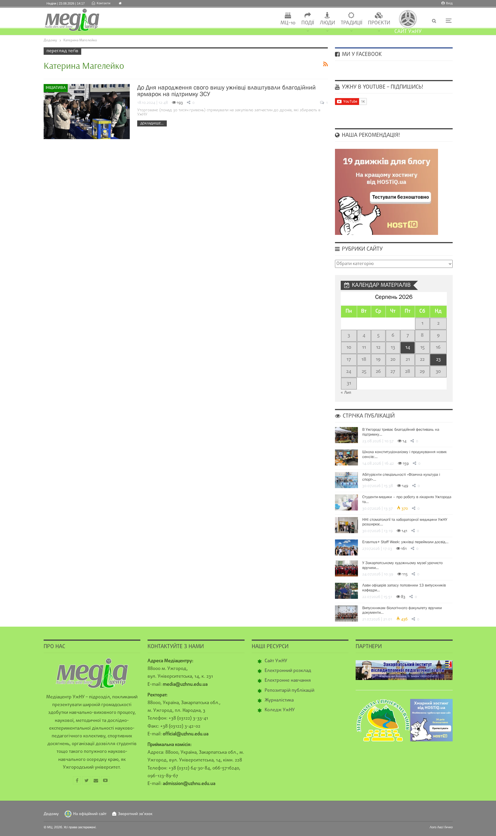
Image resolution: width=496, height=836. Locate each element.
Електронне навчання (288, 680)
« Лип (346, 392)
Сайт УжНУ (276, 661)
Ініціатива (56, 88)
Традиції (351, 23)
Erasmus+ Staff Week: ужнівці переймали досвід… (405, 541)
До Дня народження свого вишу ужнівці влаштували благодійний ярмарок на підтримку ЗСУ (226, 91)
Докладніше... (152, 123)
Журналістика (279, 700)
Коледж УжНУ (280, 710)
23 (438, 359)
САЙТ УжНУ (408, 32)
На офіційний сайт (89, 814)
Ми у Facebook (361, 54)
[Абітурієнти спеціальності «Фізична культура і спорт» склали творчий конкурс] (346, 480)
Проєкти (379, 23)
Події (307, 23)
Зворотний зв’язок (135, 814)
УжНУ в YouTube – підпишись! (381, 87)
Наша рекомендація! (370, 135)
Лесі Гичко (445, 827)
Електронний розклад (288, 670)
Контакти (103, 3)
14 (407, 347)
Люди (327, 23)
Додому (51, 814)
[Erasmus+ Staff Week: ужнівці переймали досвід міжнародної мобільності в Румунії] (346, 547)
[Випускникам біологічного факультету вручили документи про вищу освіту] (346, 613)
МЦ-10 (288, 23)
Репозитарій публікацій (289, 690)
